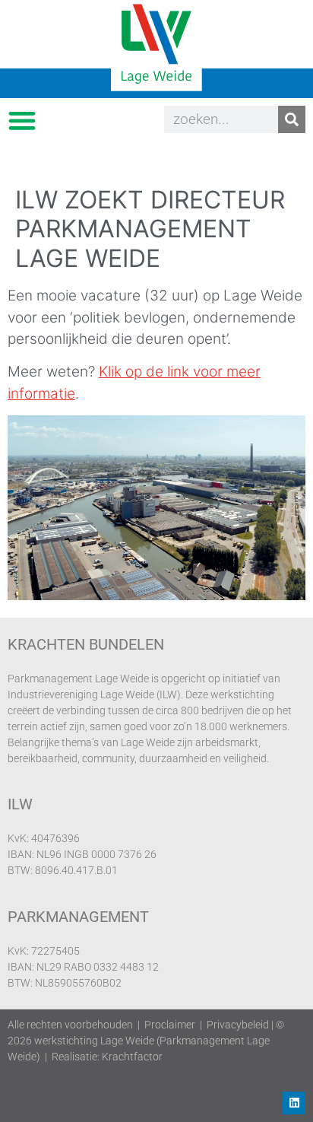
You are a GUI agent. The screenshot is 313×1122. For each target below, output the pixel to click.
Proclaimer (169, 1025)
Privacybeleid (238, 1025)
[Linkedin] (294, 1103)
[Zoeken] (291, 119)
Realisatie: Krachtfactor (107, 1056)
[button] (21, 119)
